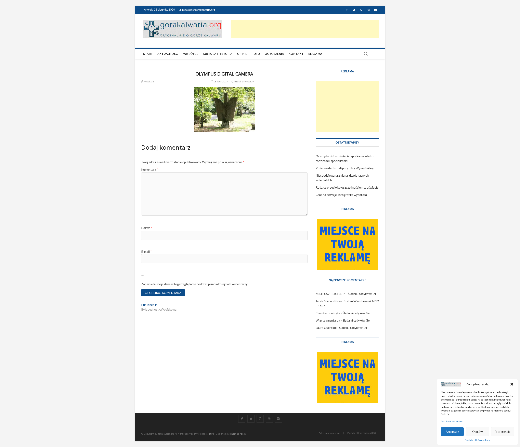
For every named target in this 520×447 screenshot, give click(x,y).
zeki (211, 433)
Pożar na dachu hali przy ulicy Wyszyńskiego (345, 168)
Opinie (242, 53)
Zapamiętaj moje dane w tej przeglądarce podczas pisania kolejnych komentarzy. (194, 284)
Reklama (315, 53)
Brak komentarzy (244, 81)
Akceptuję (452, 431)
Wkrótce (190, 53)
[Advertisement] (305, 29)
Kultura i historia (218, 53)
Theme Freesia (238, 433)
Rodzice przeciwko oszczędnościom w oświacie (347, 187)
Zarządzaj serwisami (452, 420)
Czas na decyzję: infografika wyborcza (341, 195)
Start (148, 53)
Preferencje (502, 431)
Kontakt (296, 53)
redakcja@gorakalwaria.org (198, 9)
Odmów (477, 431)
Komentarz (149, 169)
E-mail (146, 251)
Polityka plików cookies (477, 440)
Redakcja (148, 81)
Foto (256, 53)
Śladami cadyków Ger (362, 294)
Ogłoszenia (274, 53)
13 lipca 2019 (220, 81)
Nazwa (146, 228)
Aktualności (168, 53)
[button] (512, 384)
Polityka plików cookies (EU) (361, 433)
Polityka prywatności (329, 433)
